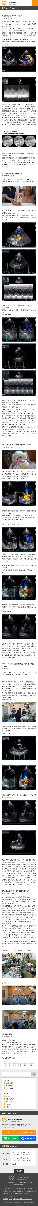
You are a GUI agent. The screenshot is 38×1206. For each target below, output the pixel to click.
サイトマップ (28, 1199)
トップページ (6, 1188)
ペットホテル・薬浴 (24, 1193)
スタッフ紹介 (28, 1188)
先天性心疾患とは (21, 1191)
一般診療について (8, 1193)
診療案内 (15, 1193)
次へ (25, 1065)
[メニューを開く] (35, 3)
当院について (14, 1188)
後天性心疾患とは (31, 1191)
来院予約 (5, 1199)
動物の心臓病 (12, 1191)
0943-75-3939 (9, 1127)
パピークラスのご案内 (9, 1196)
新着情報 (5, 1191)
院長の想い (22, 1188)
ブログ (10, 1199)
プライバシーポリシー (19, 1199)
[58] (31, 1065)
